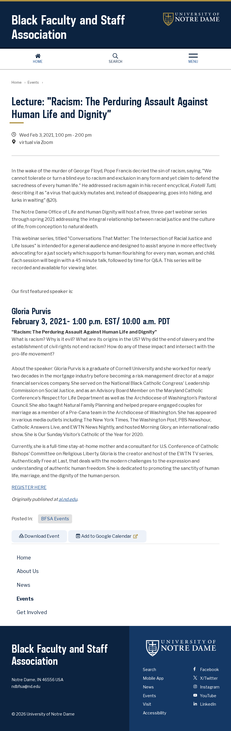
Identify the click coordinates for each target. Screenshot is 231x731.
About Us (28, 571)
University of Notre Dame (191, 19)
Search (115, 61)
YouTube (207, 695)
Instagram (209, 687)
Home (38, 61)
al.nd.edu (68, 499)
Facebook (209, 669)
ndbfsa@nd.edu (26, 686)
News (23, 585)
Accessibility (154, 712)
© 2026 (19, 714)
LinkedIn (207, 704)
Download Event (41, 536)
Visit (147, 704)
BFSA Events (55, 518)
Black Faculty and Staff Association (68, 27)
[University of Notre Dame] (181, 647)
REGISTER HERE (29, 487)
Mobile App (153, 678)
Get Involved (32, 612)
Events (33, 82)
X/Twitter (208, 678)
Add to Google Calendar (106, 536)
